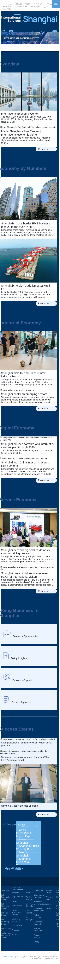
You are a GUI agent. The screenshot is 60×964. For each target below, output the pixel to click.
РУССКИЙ (35, 6)
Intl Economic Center (5, 897)
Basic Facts (17, 905)
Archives (15, 930)
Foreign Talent (49, 898)
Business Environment (39, 909)
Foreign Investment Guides (16, 912)
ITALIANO (7, 9)
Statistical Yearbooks (16, 920)
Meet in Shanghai (22, 854)
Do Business (29, 891)
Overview (5, 890)
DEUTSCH (38, 4)
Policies (15, 901)
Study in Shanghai (30, 905)
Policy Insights (37, 916)
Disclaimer (9, 956)
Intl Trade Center (5, 914)
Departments (17, 896)
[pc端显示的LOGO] (29, 23)
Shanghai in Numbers (39, 896)
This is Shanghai (6, 882)
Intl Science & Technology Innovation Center (6, 933)
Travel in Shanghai (30, 911)
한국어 (28, 4)
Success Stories (37, 936)
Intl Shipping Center (5, 921)
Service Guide (49, 891)
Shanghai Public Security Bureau (28, 847)
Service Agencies (38, 929)
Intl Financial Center (5, 906)
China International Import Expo (24, 833)
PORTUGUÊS (21, 6)
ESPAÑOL (7, 6)
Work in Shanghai (30, 898)
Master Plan (17, 925)
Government (19, 880)
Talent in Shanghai (51, 882)
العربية (45, 6)
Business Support (38, 923)
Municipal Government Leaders (17, 889)
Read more (43, 149)
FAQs (14, 934)
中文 (11, 4)
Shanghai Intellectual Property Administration (25, 863)
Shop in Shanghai (30, 918)
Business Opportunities (40, 902)
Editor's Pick (39, 890)
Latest (48, 904)
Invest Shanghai (22, 841)
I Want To (29, 882)
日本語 (19, 4)
